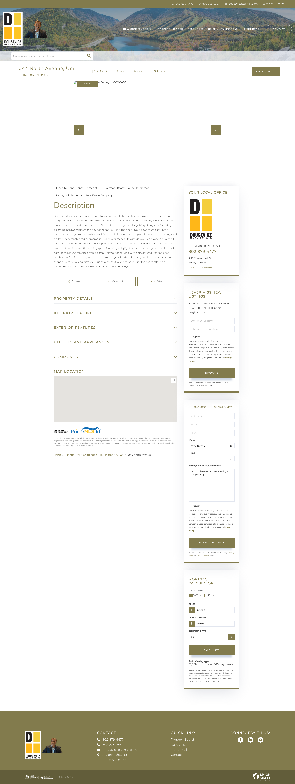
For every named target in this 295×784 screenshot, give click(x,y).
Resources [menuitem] (196, 29)
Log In (269, 3)
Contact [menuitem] (177, 755)
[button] (89, 56)
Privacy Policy (66, 777)
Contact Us (194, 268)
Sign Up (280, 3)
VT (78, 455)
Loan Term (196, 590)
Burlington (106, 455)
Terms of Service (203, 556)
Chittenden (90, 455)
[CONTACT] (266, 71)
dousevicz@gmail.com (243, 3)
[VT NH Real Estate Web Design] (261, 777)
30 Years (197, 595)
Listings (69, 455)
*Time (192, 453)
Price (192, 604)
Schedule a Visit (223, 407)
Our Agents (206, 268)
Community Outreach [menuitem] (224, 29)
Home (57, 455)
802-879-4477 (184, 3)
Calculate (211, 650)
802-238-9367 (211, 3)
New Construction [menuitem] (137, 29)
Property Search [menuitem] (170, 29)
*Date (192, 440)
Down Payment (198, 617)
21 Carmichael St (114, 757)
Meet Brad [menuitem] (252, 29)
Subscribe (211, 373)
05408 (120, 455)
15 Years (212, 595)
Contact (279, 29)
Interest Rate (197, 631)
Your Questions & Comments (205, 465)
